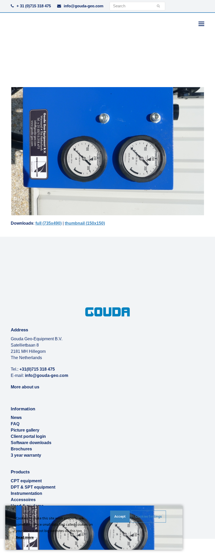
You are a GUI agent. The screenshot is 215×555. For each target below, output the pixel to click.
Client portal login (28, 436)
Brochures (21, 449)
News (16, 417)
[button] (201, 23)
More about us (25, 387)
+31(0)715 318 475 (37, 369)
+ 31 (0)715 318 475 (34, 6)
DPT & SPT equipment (33, 487)
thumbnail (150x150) (85, 223)
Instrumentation (26, 493)
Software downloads (31, 442)
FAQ (15, 424)
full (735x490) (48, 223)
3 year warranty (26, 455)
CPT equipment (26, 481)
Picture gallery (25, 430)
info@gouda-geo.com (83, 6)
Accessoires (23, 499)
